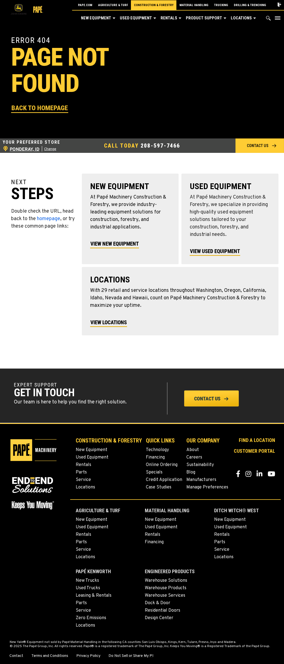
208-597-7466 (160, 145)
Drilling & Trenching (250, 5)
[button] (114, 18)
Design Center (159, 618)
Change (50, 149)
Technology (157, 450)
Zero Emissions (91, 618)
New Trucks (87, 580)
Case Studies (158, 487)
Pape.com (85, 5)
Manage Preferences (207, 487)
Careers (194, 457)
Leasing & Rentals (93, 595)
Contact (16, 656)
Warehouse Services (165, 595)
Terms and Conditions (49, 656)
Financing (155, 457)
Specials (154, 472)
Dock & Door (157, 603)
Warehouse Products (165, 588)
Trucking (221, 5)
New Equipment (96, 18)
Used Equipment (136, 18)
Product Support (204, 18)
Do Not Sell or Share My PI (130, 656)
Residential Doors (162, 610)
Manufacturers (201, 480)
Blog (190, 472)
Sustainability (200, 465)
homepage (48, 219)
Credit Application (164, 480)
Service (83, 480)
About (192, 450)
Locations (241, 18)
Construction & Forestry (154, 5)
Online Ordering (162, 465)
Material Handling (193, 5)
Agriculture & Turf (113, 5)
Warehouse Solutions (166, 580)
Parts (81, 472)
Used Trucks (88, 588)
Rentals (169, 18)
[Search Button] (268, 19)
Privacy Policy (88, 656)
